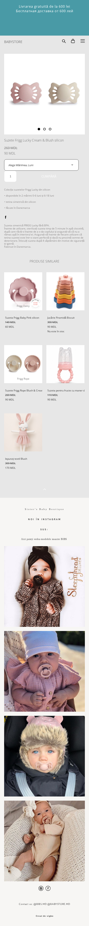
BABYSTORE (13, 41)
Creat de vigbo (44, 916)
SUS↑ (44, 529)
